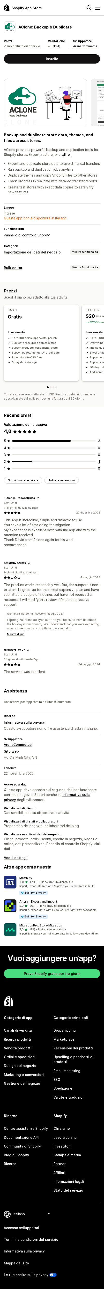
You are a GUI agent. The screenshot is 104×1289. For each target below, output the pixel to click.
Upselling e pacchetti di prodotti (73, 1059)
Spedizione (62, 1088)
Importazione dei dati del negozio (32, 252)
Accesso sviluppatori (21, 1228)
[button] (52, 886)
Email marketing (66, 1071)
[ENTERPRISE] (56, 387)
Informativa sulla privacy (24, 722)
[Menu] (97, 7)
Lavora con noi (65, 1137)
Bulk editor (13, 268)
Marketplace (63, 1039)
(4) (58, 46)
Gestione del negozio (22, 1083)
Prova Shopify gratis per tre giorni (52, 973)
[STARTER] (51, 387)
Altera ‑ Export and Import (38, 901)
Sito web (11, 751)
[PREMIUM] (53, 387)
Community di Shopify (22, 1146)
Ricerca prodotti (17, 1039)
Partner (59, 1164)
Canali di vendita (18, 1030)
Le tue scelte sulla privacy (26, 1275)
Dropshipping (64, 1030)
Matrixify (25, 878)
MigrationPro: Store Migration (40, 925)
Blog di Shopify (16, 1155)
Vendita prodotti (17, 1048)
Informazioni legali (68, 1181)
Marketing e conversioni (24, 1075)
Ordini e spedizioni (19, 1057)
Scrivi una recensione (23, 480)
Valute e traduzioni (69, 1097)
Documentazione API (21, 1137)
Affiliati (59, 1173)
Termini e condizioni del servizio (31, 1239)
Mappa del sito (16, 1263)
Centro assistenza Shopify (26, 1128)
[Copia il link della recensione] (38, 498)
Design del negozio (20, 1066)
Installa (52, 59)
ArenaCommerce (85, 46)
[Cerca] (89, 7)
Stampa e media (67, 1155)
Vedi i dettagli (16, 858)
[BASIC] (48, 387)
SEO (56, 1079)
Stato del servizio (68, 1190)
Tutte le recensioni (61, 480)
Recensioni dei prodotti (73, 1048)
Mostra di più (15, 634)
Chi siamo (61, 1128)
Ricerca (10, 1164)
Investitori (62, 1146)
